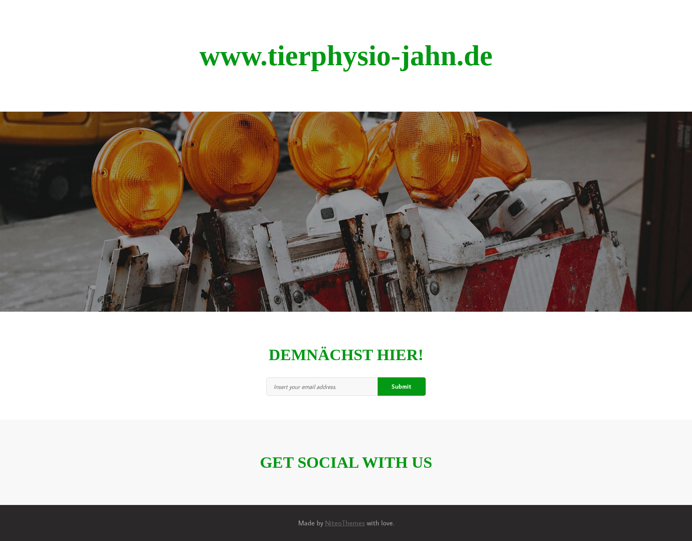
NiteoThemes (345, 523)
